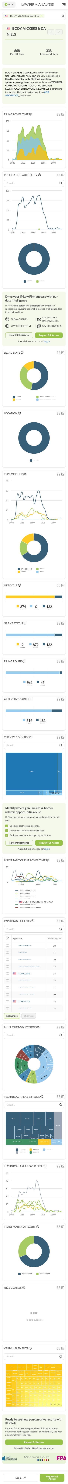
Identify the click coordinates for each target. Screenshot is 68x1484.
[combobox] (34, 16)
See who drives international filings (26, 830)
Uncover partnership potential (24, 825)
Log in (47, 341)
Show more (12, 1015)
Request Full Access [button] (49, 335)
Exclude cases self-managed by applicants (30, 835)
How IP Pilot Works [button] (19, 335)
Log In (18, 1477)
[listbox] (8, 5)
